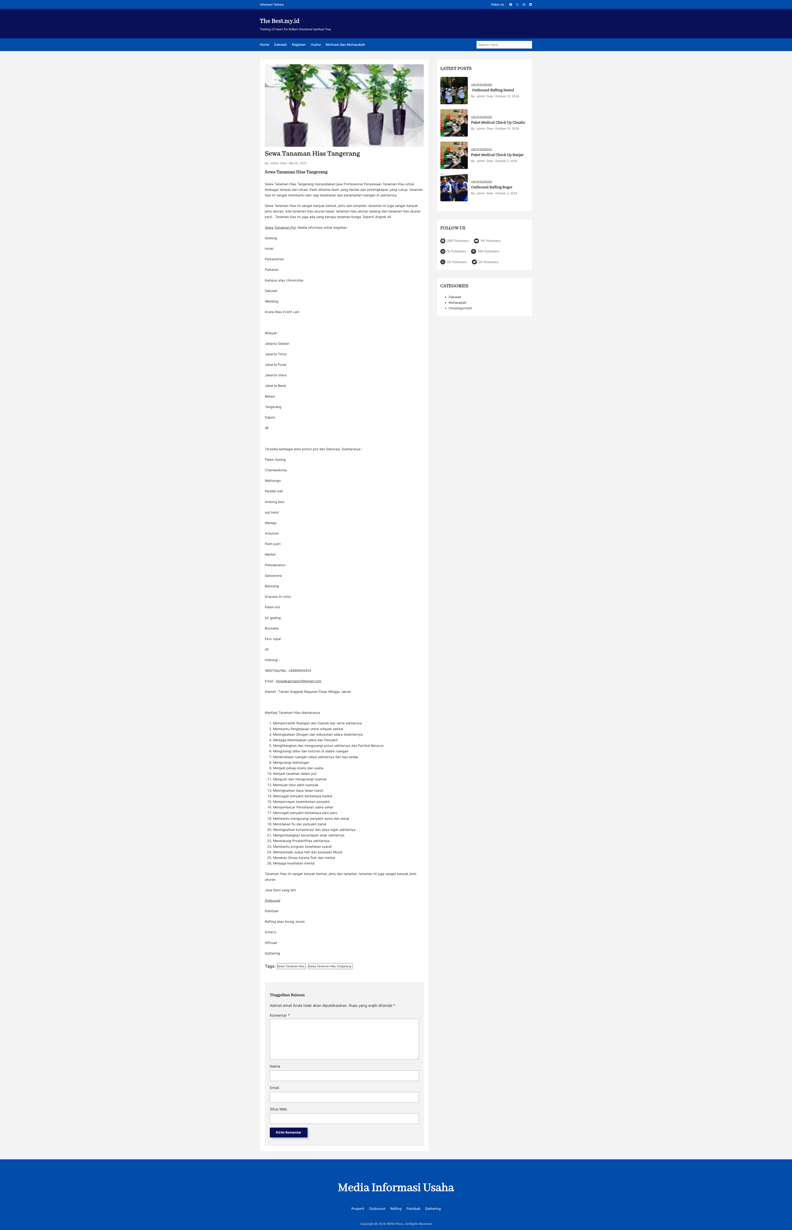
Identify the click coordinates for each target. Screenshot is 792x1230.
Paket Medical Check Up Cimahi (498, 122)
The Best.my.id (279, 21)
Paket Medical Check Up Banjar (497, 154)
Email (274, 1088)
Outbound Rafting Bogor (492, 187)
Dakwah (455, 297)
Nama (275, 1066)
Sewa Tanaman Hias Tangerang (330, 966)
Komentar (280, 1015)
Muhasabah (457, 302)
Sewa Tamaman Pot (280, 227)
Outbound (272, 900)
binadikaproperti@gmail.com (298, 681)
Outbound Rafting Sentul (492, 90)
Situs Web (278, 1109)
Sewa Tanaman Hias (290, 966)
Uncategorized (481, 84)
